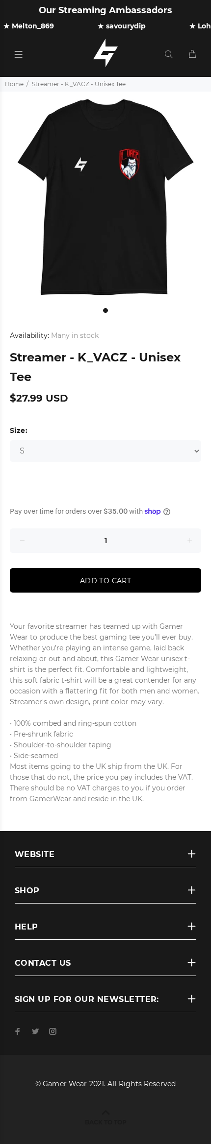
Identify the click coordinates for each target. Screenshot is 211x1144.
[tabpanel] (105, 197)
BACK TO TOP (106, 1122)
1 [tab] (105, 310)
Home (14, 84)
